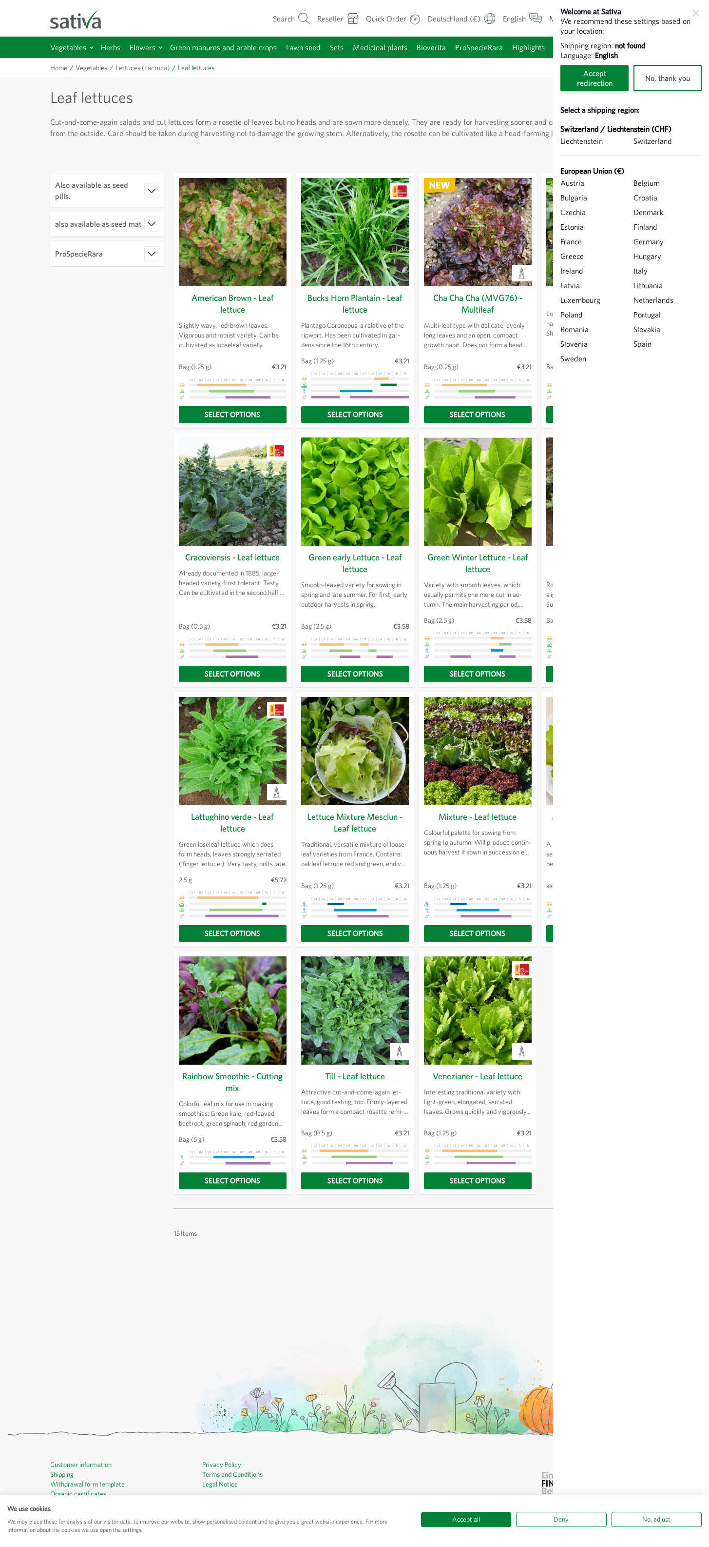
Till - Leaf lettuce (355, 1076)
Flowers (142, 47)
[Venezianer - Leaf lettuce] (478, 1010)
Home (58, 68)
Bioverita (431, 47)
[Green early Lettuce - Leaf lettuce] (355, 491)
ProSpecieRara (479, 47)
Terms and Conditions (232, 1474)
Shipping (62, 1474)
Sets (337, 47)
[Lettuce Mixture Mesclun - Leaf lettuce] (355, 751)
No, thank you (667, 78)
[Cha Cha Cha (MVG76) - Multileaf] (478, 232)
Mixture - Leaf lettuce (478, 817)
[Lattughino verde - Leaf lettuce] (233, 751)
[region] (631, 773)
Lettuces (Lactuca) (142, 68)
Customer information (81, 1464)
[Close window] (696, 13)
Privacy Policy (221, 1464)
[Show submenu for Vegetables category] (91, 47)
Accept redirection (595, 78)
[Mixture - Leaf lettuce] (478, 751)
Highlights (528, 47)
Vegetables (68, 47)
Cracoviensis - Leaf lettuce (232, 557)
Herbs (110, 47)
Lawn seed (303, 47)
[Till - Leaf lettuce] (355, 1010)
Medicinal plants (380, 47)
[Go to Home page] (82, 18)
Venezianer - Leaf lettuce (477, 1076)
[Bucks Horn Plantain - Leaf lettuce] (355, 232)
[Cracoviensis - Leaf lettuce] (233, 491)
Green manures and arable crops (223, 47)
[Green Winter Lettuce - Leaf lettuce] (478, 491)
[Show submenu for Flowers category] (160, 47)
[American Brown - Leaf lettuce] (233, 232)
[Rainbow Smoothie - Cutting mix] (233, 1010)
